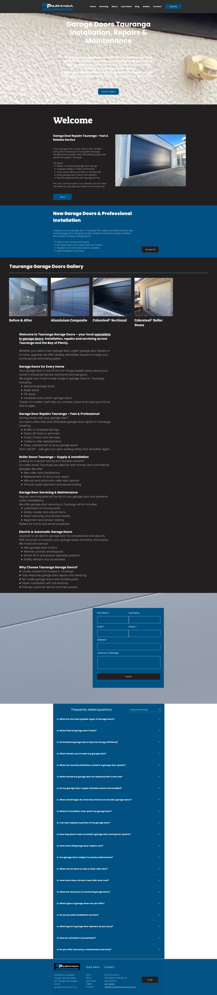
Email (99, 627)
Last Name (134, 613)
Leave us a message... (108, 653)
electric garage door (52, 536)
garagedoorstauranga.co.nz (65, 987)
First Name (102, 613)
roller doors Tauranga (39, 465)
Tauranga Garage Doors (85, 57)
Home (88, 975)
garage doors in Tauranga (86, 378)
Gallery (89, 984)
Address (101, 640)
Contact (89, 987)
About (88, 978)
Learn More (91, 981)
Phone (132, 627)
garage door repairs (80, 422)
